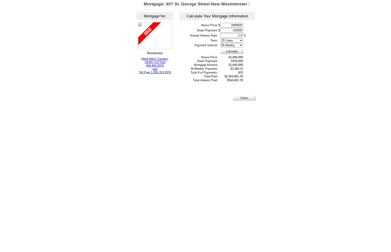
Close (244, 97)
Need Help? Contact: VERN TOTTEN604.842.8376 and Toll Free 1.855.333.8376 (155, 65)
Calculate (232, 51)
